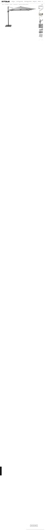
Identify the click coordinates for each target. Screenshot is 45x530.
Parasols (13, 1)
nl (42, 1)
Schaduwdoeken (19, 1)
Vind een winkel (34, 525)
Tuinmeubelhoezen (28, 1)
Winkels (39, 1)
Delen (42, 4)
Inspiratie (35, 1)
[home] (6, 1)
